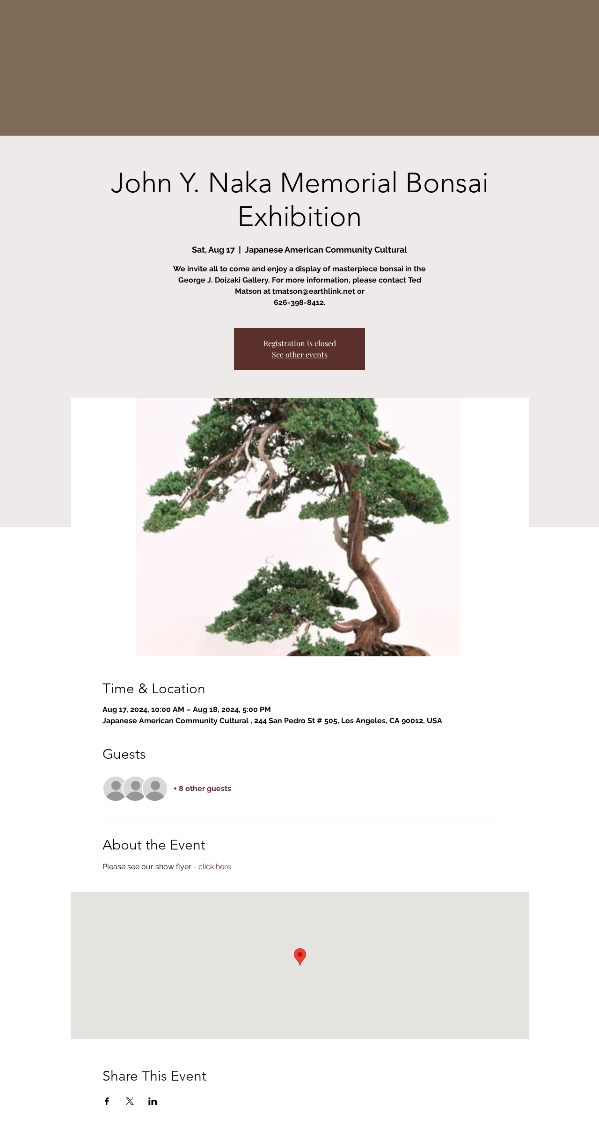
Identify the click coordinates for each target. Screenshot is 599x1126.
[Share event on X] (129, 1101)
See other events (300, 354)
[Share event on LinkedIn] (152, 1101)
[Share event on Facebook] (106, 1101)
